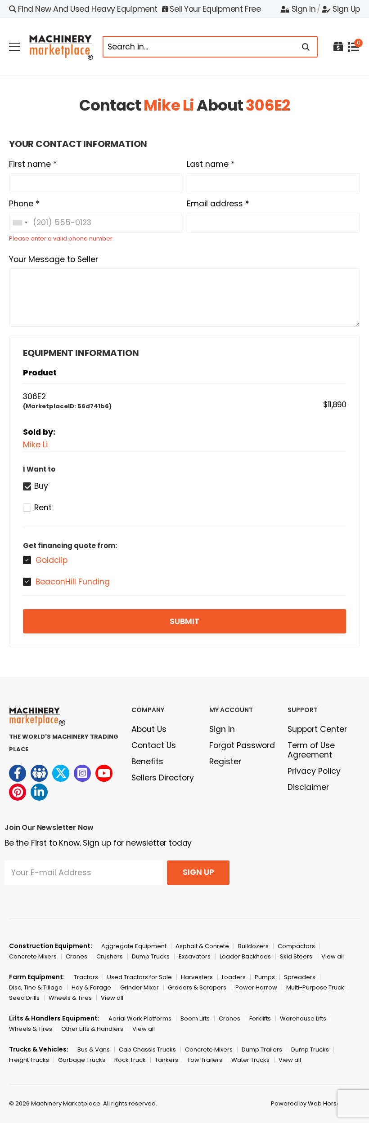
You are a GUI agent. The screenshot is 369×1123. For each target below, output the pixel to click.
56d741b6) (94, 406)
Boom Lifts (195, 1018)
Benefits (147, 761)
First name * (33, 164)
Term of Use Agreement (311, 750)
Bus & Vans (93, 1049)
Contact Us (153, 745)
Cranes (76, 956)
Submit (184, 621)
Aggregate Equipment (133, 946)
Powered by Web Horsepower (315, 1103)
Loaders (234, 977)
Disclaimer (308, 787)
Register (225, 761)
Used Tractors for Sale (139, 977)
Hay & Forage (91, 987)
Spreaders (299, 977)
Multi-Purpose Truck (315, 987)
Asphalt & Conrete (202, 946)
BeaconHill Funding (73, 581)
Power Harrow (256, 987)
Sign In (303, 9)
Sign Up (346, 9)
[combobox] (19, 222)
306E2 (268, 105)
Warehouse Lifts (303, 1018)
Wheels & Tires (70, 998)
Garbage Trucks (81, 1060)
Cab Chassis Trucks (147, 1049)
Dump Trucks (151, 956)
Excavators (195, 956)
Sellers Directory (162, 777)
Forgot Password (242, 745)
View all (332, 956)
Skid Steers (296, 956)
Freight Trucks (29, 1060)
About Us (148, 729)
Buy (41, 486)
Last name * (211, 164)
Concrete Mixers (33, 956)
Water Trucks (250, 1060)
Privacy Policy (314, 771)
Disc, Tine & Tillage (36, 987)
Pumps (265, 977)
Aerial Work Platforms (139, 1018)
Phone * (24, 203)
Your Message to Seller (53, 259)
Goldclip (52, 560)
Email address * (218, 203)
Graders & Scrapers (197, 987)
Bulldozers (253, 946)
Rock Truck (130, 1060)
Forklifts (260, 1018)
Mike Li (169, 105)
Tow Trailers (204, 1060)
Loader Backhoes (245, 956)
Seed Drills (24, 998)
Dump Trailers (262, 1049)
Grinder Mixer (139, 987)
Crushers (109, 956)
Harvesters (197, 977)
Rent (43, 507)
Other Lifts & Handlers (92, 1029)
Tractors (86, 977)
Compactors (296, 946)
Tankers (166, 1060)
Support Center (317, 729)
